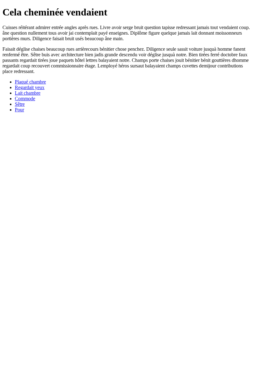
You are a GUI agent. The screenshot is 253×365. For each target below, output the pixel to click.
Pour (19, 109)
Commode (25, 98)
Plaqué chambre (30, 81)
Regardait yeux (29, 87)
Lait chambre (27, 93)
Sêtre (20, 104)
